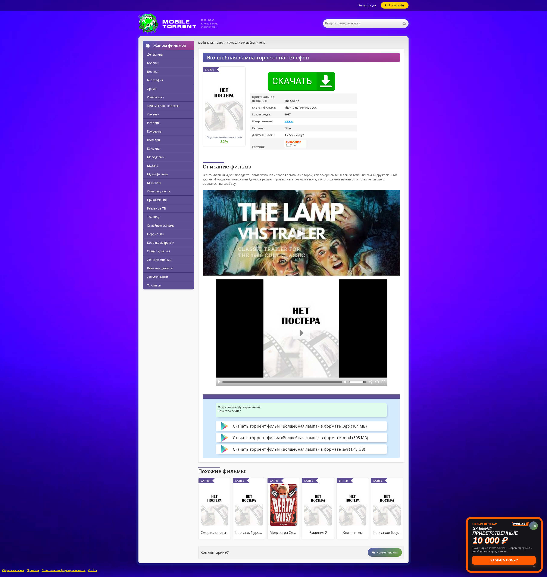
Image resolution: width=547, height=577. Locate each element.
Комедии (153, 140)
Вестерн (153, 71)
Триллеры (154, 285)
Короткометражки (160, 243)
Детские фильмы (159, 260)
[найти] (404, 23)
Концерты (154, 131)
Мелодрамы (156, 157)
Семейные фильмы (160, 225)
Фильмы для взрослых (163, 106)
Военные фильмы (160, 268)
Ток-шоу (153, 217)
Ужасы (289, 121)
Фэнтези (153, 114)
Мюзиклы (154, 183)
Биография (155, 80)
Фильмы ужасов (158, 191)
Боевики (153, 63)
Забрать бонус (504, 560)
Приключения (157, 200)
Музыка (152, 166)
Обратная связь (13, 570)
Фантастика (155, 97)
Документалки (157, 277)
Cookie (92, 570)
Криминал (154, 148)
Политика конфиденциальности (63, 570)
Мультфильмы (157, 174)
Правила (33, 570)
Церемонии (155, 234)
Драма (151, 89)
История (153, 123)
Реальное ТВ (156, 208)
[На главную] (181, 23)
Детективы (155, 54)
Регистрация (367, 5)
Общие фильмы (158, 251)
